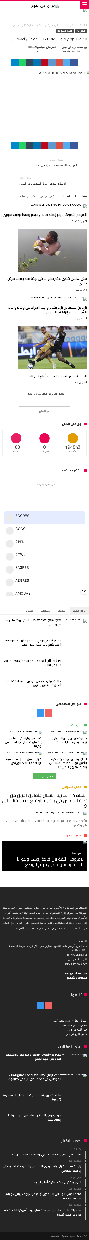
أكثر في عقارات (26, 196)
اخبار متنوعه (64, 31)
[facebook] (74, 62)
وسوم (30, 610)
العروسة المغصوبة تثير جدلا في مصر (56, 162)
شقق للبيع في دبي (76, 1034)
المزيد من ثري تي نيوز (51, 196)
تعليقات (45, 610)
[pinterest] (44, 62)
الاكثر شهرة (79, 610)
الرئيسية (83, 25)
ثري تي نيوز (69, 47)
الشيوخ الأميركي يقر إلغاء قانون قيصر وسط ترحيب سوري (45, 214)
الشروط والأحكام (77, 977)
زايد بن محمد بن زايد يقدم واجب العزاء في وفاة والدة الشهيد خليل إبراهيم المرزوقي (47, 309)
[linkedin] (37, 62)
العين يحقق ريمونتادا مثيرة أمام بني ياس (57, 376)
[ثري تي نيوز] (44, 5)
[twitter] (66, 62)
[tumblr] (29, 62)
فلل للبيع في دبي (77, 1029)
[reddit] (52, 62)
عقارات (71, 25)
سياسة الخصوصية (76, 973)
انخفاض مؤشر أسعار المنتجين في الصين (42, 180)
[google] (59, 62)
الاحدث (61, 610)
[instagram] (40, 713)
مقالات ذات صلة (77, 196)
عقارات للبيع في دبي (75, 1025)
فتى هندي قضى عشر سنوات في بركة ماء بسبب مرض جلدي (47, 281)
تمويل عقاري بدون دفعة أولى (70, 1020)
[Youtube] (48, 713)
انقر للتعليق (44, 411)
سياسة (77, 853)
